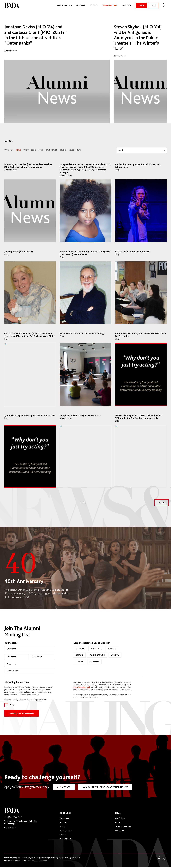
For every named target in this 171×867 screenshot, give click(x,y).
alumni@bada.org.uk (81, 687)
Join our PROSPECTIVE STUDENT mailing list (105, 787)
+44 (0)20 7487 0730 (13, 817)
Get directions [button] (10, 827)
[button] (161, 502)
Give (154, 6)
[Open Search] (164, 5)
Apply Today (63, 787)
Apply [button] (141, 5)
